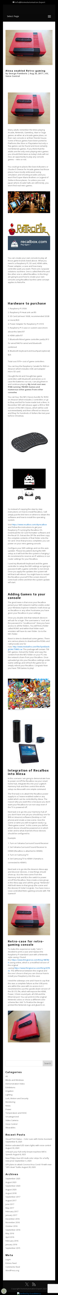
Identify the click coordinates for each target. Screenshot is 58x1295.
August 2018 (11, 1193)
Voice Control (13, 76)
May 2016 (10, 1233)
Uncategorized (12, 1116)
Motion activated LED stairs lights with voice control (28, 1145)
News (8, 1105)
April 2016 (10, 1237)
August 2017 (11, 1200)
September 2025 (13, 1178)
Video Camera (12, 1120)
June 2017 (10, 1204)
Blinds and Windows (15, 1080)
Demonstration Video (15, 1083)
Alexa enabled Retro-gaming (26, 70)
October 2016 (11, 1226)
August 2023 (11, 1182)
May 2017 (10, 1208)
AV (46, 73)
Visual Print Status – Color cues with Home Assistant (29, 1139)
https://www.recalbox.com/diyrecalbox (29, 524)
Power (8, 1109)
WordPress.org (12, 1270)
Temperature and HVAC (16, 1113)
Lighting (9, 1094)
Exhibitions (10, 1087)
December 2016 (12, 1219)
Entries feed (11, 1263)
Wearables (10, 1127)
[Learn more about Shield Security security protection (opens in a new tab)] (4, 1291)
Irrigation (10, 1091)
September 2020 (13, 1185)
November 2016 (13, 1222)
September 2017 (13, 1196)
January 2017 (11, 1215)
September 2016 (13, 1229)
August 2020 (11, 1189)
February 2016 (12, 1240)
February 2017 (12, 1211)
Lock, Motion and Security (17, 1098)
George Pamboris (18, 73)
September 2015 (13, 1248)
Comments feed (13, 1267)
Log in (8, 1259)
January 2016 (11, 1244)
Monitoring (10, 1102)
